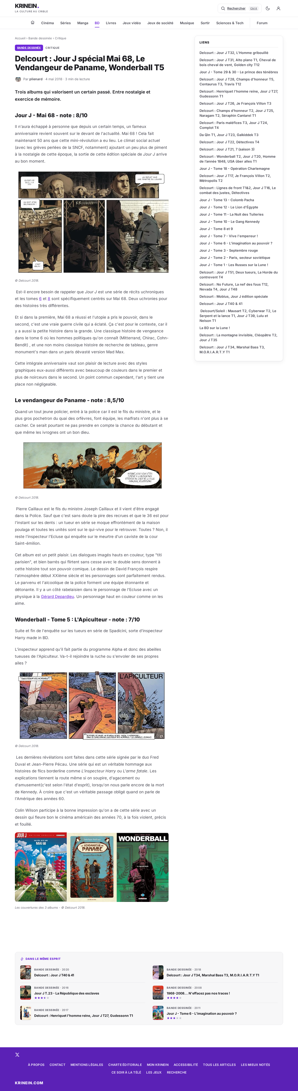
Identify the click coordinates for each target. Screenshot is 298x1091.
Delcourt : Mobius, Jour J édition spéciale (234, 296)
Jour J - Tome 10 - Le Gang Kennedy (230, 222)
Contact (57, 1065)
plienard (36, 79)
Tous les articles (219, 1065)
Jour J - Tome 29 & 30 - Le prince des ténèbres (239, 72)
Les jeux (154, 1072)
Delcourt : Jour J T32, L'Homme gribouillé (234, 53)
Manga (82, 23)
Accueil (20, 38)
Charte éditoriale (125, 1065)
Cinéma (47, 23)
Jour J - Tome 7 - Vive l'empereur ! (229, 236)
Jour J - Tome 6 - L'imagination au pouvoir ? (236, 243)
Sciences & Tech (230, 23)
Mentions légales (87, 1065)
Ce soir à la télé (126, 1072)
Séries (65, 23)
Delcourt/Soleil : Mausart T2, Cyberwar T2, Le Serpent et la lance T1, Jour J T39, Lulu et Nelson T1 (238, 316)
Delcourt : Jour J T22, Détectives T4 (229, 142)
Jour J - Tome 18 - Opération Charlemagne (235, 168)
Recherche (176, 1072)
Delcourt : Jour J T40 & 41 (221, 304)
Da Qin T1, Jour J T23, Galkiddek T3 (229, 135)
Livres (111, 23)
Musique (187, 23)
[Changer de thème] (267, 8)
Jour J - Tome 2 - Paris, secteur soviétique (235, 258)
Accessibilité (186, 1065)
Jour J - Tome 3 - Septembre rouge (229, 250)
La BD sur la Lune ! (215, 328)
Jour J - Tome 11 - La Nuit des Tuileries (232, 214)
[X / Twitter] (17, 1054)
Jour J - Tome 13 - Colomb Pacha (227, 200)
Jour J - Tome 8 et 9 (216, 229)
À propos (36, 1065)
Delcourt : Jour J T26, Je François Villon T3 (235, 103)
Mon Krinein (158, 1065)
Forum (262, 23)
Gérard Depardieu (57, 596)
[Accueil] (32, 22)
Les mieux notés (255, 1065)
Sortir (205, 23)
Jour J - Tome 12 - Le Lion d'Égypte (229, 207)
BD (97, 23)
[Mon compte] (278, 8)
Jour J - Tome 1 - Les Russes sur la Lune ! (234, 265)
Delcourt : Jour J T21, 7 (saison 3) (227, 149)
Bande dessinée (40, 38)
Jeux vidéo (132, 23)
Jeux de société (160, 23)
